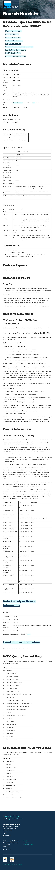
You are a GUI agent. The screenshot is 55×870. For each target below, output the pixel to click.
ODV (34, 102)
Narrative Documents (13, 40)
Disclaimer (26, 842)
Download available (17, 102)
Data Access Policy (12, 37)
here (29, 634)
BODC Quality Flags (13, 53)
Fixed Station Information (15, 50)
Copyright (25, 840)
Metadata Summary (13, 31)
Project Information (13, 44)
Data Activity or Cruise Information (19, 47)
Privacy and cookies (28, 844)
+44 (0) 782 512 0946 (12, 816)
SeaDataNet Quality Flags (15, 56)
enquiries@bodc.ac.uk (15, 819)
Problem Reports (12, 34)
